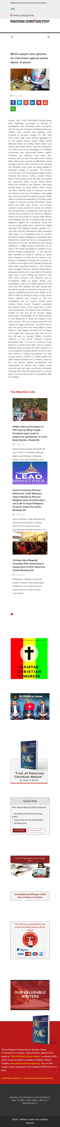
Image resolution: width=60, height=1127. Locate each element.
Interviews (14, 1097)
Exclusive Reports (42, 1097)
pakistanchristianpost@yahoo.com (38, 1078)
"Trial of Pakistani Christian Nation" (25, 1057)
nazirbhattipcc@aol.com (11, 1078)
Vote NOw (19, 830)
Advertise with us (30, 1103)
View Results (36, 830)
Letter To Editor (18, 1100)
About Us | (44, 1100)
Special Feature (26, 1097)
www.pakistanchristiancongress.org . (25, 1064)
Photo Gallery (32, 1100)
